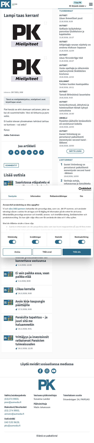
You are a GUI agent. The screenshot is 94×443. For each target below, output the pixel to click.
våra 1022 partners (17, 209)
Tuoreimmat (66, 11)
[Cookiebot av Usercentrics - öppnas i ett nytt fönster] (80, 189)
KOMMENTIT (11, 165)
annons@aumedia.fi (14, 413)
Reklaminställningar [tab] (58, 196)
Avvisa (17, 252)
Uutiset (63, 15)
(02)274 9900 (11, 399)
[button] (77, 6)
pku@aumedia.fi (12, 425)
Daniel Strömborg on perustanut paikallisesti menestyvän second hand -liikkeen (73, 140)
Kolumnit (64, 81)
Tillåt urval (47, 252)
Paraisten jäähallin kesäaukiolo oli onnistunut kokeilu (75, 124)
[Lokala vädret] (14, 4)
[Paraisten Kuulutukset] (47, 384)
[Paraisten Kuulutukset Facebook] (40, 371)
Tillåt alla (77, 252)
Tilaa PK (77, 2)
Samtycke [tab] (12, 196)
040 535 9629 (11, 422)
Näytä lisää (75, 151)
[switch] (35, 242)
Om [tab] (81, 196)
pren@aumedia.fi (12, 402)
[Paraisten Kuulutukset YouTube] (53, 371)
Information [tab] (35, 196)
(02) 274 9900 (11, 410)
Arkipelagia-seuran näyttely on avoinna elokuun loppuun (75, 47)
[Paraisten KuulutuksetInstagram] (47, 371)
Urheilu (63, 118)
